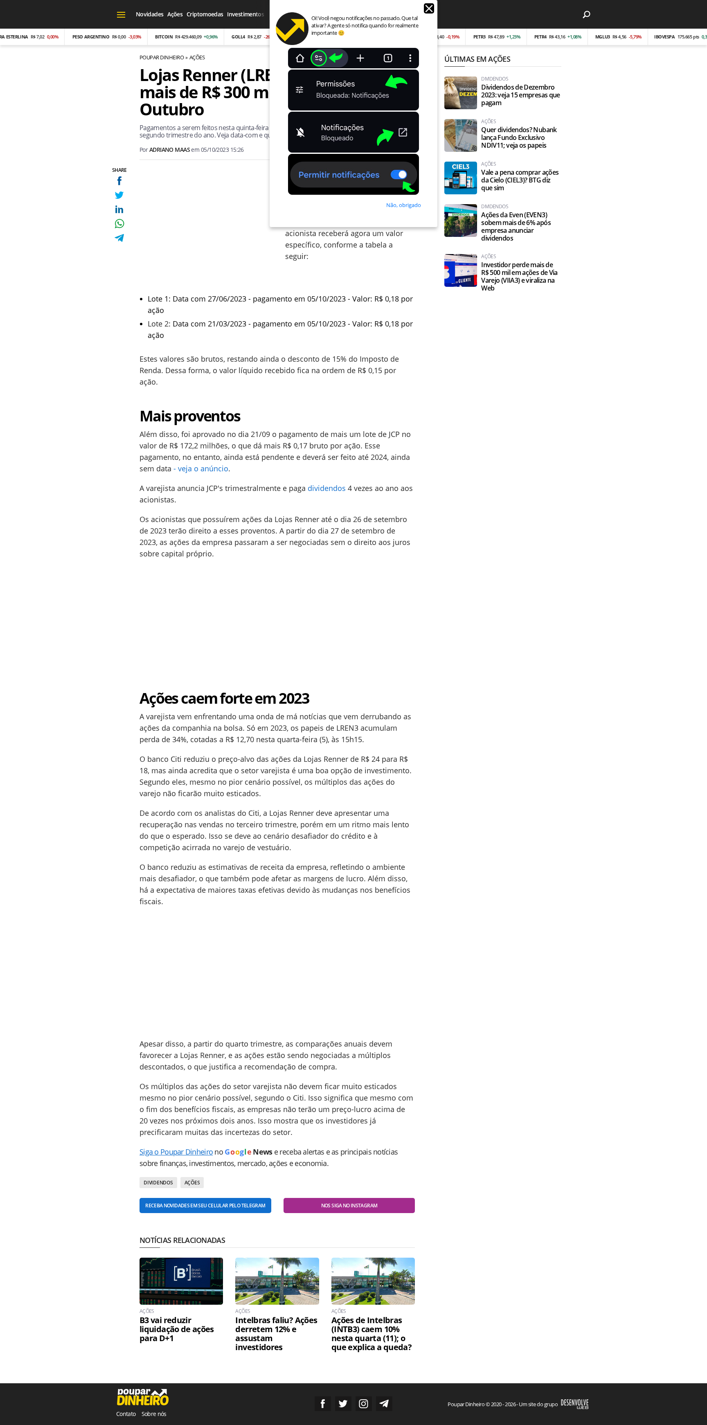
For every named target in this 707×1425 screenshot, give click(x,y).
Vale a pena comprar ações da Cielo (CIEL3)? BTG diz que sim (519, 180)
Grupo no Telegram (384, 1403)
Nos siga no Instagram (349, 1205)
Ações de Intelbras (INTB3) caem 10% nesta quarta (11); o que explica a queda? (371, 1334)
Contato (126, 1414)
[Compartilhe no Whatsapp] (119, 223)
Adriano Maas (169, 149)
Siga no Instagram (364, 1403)
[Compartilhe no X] (119, 195)
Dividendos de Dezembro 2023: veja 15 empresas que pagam (520, 95)
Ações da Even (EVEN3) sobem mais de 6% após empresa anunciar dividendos (516, 226)
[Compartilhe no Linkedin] (119, 209)
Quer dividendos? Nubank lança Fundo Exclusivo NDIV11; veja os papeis (518, 137)
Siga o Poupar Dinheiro (176, 1152)
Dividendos (158, 1182)
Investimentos (245, 14)
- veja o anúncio (200, 468)
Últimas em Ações (477, 59)
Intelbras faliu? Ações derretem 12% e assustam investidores (276, 1334)
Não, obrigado (403, 205)
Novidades (149, 14)
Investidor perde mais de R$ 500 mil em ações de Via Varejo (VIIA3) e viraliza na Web (519, 276)
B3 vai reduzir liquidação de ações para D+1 (177, 1329)
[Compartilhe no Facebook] (119, 181)
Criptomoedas (205, 14)
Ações (174, 14)
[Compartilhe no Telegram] (119, 238)
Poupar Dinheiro (162, 57)
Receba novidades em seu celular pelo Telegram (205, 1205)
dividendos (327, 488)
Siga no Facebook (323, 1403)
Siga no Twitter (343, 1403)
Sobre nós (154, 1414)
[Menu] (121, 14)
